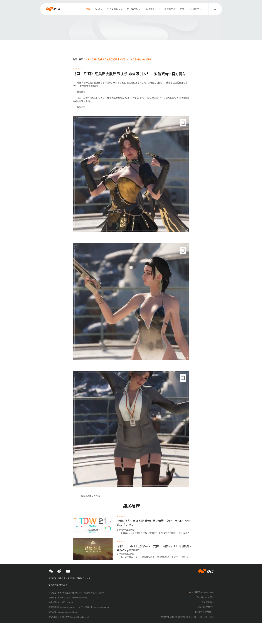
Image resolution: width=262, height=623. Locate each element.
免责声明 (52, 578)
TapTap (98, 9)
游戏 (88, 9)
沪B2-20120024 (207, 602)
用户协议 (71, 578)
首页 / (76, 59)
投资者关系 (170, 9)
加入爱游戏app (114, 9)
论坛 (88, 578)
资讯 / (82, 59)
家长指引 (150, 9)
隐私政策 (61, 578)
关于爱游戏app (134, 9)
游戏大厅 (80, 578)
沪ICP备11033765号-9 (204, 597)
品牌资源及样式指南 (59, 585)
